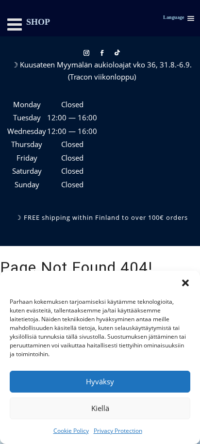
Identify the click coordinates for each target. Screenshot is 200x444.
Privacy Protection (118, 431)
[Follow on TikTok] (117, 53)
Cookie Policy (71, 431)
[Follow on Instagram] (86, 53)
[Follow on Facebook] (102, 53)
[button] (185, 283)
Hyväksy (100, 381)
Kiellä (100, 408)
